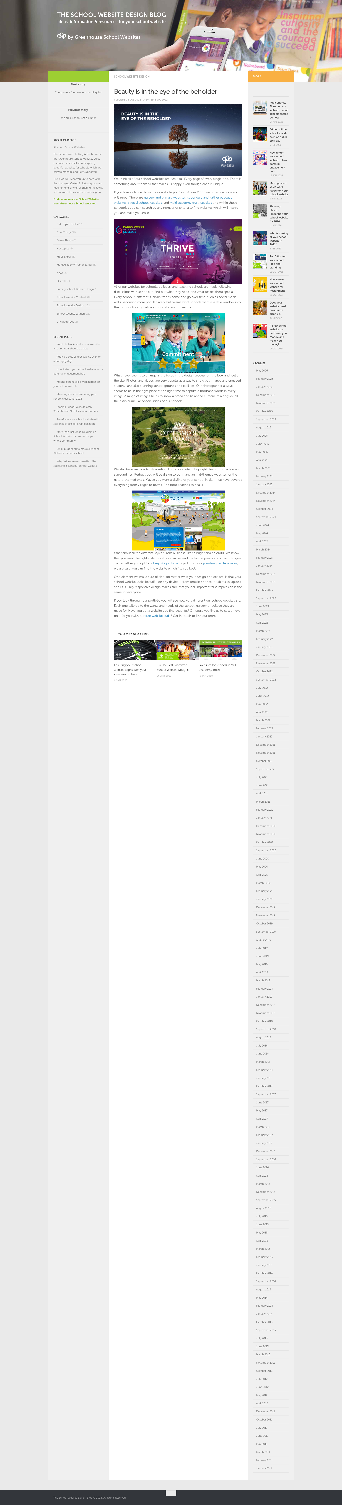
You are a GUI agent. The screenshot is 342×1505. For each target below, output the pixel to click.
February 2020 (264, 891)
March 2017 (263, 1127)
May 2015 (262, 1232)
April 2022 (262, 712)
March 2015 (263, 1248)
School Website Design (132, 76)
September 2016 (266, 1159)
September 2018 (266, 1029)
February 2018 (264, 1070)
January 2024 (264, 565)
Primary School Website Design (75, 289)
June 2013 (262, 1346)
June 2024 (262, 525)
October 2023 (264, 590)
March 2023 (263, 630)
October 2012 (264, 1370)
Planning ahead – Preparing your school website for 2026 (279, 214)
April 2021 (262, 793)
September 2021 (266, 769)
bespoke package (165, 563)
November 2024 (266, 500)
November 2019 (265, 915)
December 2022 (265, 655)
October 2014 (264, 1273)
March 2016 (263, 1183)
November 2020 (266, 834)
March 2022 (263, 720)
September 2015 (266, 1200)
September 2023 (266, 598)
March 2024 (263, 549)
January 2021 (264, 817)
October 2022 (264, 671)
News (60, 273)
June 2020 (262, 858)
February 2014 (264, 1305)
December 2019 (265, 907)
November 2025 (265, 403)
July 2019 (262, 948)
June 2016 (262, 1167)
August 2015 (263, 1208)
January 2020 (264, 899)
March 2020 (263, 883)
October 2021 (264, 761)
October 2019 (264, 923)
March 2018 (263, 1061)
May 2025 (262, 452)
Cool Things (64, 232)
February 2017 (264, 1135)
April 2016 (262, 1175)
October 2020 (264, 842)
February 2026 (264, 378)
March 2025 (263, 468)
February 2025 (264, 476)
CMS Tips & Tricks (67, 224)
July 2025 (262, 435)
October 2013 (264, 1322)
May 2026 (262, 370)
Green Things (65, 240)
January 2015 (264, 1265)
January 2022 (264, 736)
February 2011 (264, 1460)
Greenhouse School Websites (75, 158)
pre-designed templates (220, 563)
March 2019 (263, 980)
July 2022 (262, 687)
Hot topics (63, 248)
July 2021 (262, 777)
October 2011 (264, 1419)
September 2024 (266, 517)
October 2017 (264, 1086)
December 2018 (265, 1004)
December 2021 (265, 744)
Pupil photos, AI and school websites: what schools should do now (279, 110)
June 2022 (262, 695)
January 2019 (264, 996)
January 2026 (264, 387)
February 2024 (264, 557)
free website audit (158, 616)
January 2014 (264, 1314)
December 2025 (265, 395)
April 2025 (262, 460)
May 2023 (262, 614)
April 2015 (262, 1240)
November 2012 (265, 1362)
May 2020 (262, 866)
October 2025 (264, 411)
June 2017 (262, 1102)
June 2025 (262, 444)
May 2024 (262, 533)
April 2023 (262, 622)
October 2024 (264, 508)
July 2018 (262, 1045)
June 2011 (262, 1435)
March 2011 (263, 1452)
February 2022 (264, 728)
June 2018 (262, 1053)
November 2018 (265, 1013)
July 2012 (262, 1379)
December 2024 (266, 492)
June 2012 (262, 1387)
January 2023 (264, 647)
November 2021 (265, 752)
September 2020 (266, 850)
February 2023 (264, 639)
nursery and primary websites (165, 197)
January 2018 (264, 1078)
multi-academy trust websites (191, 203)
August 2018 (263, 1037)
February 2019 (264, 988)
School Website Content (71, 297)
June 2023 (262, 606)
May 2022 (262, 704)
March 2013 (263, 1354)
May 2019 (262, 964)
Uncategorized (65, 321)
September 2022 (266, 679)
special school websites (145, 203)
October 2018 (264, 1021)
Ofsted (61, 281)
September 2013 (266, 1330)
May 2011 (261, 1444)
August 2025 (263, 427)
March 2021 (263, 801)
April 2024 (262, 541)
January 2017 (264, 1143)
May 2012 (262, 1395)
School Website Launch (71, 313)
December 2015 (265, 1191)
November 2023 (265, 582)
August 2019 (263, 940)
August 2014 (263, 1289)
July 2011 (261, 1427)
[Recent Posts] (280, 92)
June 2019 (262, 956)
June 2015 (262, 1224)
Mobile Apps (64, 256)
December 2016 (265, 1151)
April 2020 (262, 874)
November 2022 (265, 663)
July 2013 (262, 1338)
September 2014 (266, 1281)
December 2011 (265, 1411)
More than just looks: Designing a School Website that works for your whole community (74, 436)
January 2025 (264, 484)
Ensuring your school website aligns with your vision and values (130, 669)
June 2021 (262, 785)
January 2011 (264, 1468)
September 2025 (266, 419)
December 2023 (265, 574)
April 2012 (262, 1403)
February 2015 (264, 1257)
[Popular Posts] (262, 92)
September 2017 (266, 1094)
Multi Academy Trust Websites (74, 264)
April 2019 (262, 972)
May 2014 (262, 1297)
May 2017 (262, 1110)
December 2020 (266, 826)
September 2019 (266, 931)
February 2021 (264, 809)
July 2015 (262, 1216)
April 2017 (262, 1118)
